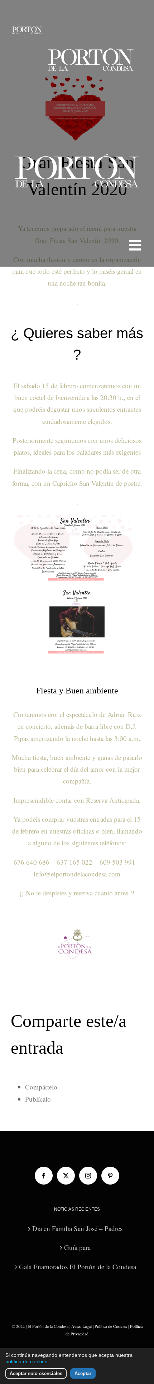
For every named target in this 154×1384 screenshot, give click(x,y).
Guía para (77, 1247)
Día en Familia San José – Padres (77, 1228)
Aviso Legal (81, 1326)
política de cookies (26, 1361)
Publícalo (38, 1098)
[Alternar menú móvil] (136, 245)
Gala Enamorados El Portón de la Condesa (77, 1266)
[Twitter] (66, 1176)
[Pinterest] (110, 1176)
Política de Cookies (111, 1326)
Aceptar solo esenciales (36, 1373)
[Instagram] (88, 1176)
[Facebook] (44, 1176)
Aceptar (82, 1373)
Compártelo (41, 1086)
